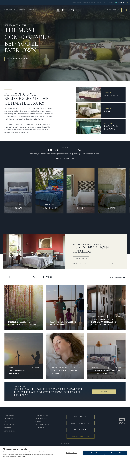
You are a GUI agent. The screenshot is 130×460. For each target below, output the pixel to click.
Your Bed (110, 2)
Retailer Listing (80, 429)
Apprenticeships (9, 431)
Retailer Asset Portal (80, 436)
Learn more (21, 456)
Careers (38, 421)
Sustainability (9, 425)
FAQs (6, 421)
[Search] (126, 10)
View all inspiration (115, 277)
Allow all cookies (116, 453)
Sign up (104, 391)
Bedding (22, 10)
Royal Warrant (9, 415)
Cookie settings (71, 453)
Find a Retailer (113, 10)
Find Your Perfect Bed (80, 423)
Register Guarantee (89, 2)
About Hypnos (76, 2)
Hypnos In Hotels (41, 415)
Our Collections (8, 10)
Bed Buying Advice (41, 418)
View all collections (63, 158)
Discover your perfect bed (17, 59)
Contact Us (101, 2)
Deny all (94, 453)
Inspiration (32, 10)
